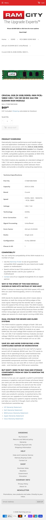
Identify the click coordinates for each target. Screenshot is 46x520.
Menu (6, 3)
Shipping (15, 111)
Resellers (23, 471)
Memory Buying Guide (23, 458)
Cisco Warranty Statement (13, 419)
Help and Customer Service (23, 455)
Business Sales (23, 468)
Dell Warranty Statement (13, 410)
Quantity (5, 117)
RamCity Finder (16, 262)
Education (23, 476)
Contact (7, 277)
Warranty (23, 442)
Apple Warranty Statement (14, 416)
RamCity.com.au (25, 512)
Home (4, 39)
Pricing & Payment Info (23, 445)
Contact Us (23, 460)
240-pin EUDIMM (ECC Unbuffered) (15, 46)
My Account (23, 437)
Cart (42, 3)
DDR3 (13, 39)
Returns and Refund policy (23, 439)
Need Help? (23, 32)
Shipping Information (23, 447)
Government (23, 473)
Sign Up (40, 502)
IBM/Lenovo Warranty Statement (16, 413)
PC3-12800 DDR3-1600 (28, 39)
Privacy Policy (23, 484)
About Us (23, 486)
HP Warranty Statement (13, 407)
